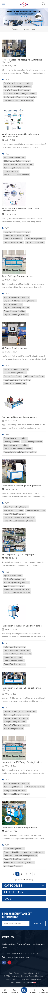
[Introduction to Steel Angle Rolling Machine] (14, 471)
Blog (11, 973)
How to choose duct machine (16, 90)
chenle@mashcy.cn (20, 957)
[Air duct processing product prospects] (14, 540)
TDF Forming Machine (13, 728)
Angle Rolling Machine (13, 510)
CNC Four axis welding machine (17, 449)
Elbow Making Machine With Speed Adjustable (24, 852)
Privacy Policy (28, 973)
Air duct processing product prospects (19, 554)
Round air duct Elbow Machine (17, 859)
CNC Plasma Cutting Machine (16, 161)
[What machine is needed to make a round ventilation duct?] (14, 194)
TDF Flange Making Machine (16, 794)
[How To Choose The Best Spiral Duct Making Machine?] (14, 48)
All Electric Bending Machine (15, 348)
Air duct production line (14, 157)
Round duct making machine (16, 235)
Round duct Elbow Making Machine (19, 862)
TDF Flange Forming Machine (16, 168)
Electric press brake (12, 376)
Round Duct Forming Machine (16, 232)
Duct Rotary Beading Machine (16, 650)
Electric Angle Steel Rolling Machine (19, 517)
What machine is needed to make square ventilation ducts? (20, 135)
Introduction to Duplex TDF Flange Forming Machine (21, 689)
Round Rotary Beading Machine (17, 654)
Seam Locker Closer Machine (16, 175)
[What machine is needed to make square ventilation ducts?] (14, 120)
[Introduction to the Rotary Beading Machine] (14, 611)
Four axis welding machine (15, 438)
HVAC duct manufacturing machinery (19, 93)
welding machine (11, 442)
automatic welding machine (16, 445)
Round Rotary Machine (13, 661)
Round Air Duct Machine (14, 514)
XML (37, 973)
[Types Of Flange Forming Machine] (14, 262)
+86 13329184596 (29, 953)
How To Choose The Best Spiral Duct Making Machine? (22, 61)
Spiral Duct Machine (34, 242)
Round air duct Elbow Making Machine (20, 856)
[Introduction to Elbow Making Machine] (14, 813)
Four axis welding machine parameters (19, 417)
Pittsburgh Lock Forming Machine (18, 164)
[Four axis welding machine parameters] (14, 403)
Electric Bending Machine (15, 373)
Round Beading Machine (14, 664)
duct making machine (13, 242)
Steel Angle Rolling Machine (15, 507)
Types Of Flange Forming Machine (17, 276)
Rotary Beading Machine (14, 647)
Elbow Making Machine (14, 849)
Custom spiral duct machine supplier (20, 97)
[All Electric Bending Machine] (14, 334)
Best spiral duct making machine (18, 83)
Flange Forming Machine (14, 722)
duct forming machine (35, 239)
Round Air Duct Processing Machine (19, 521)
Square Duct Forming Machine (17, 593)
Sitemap (17, 973)
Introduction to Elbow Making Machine (19, 827)
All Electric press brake (34, 376)
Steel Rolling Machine (36, 510)
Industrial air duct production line (18, 100)
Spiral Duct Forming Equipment (17, 87)
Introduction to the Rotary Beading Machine (22, 626)
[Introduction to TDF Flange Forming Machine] (14, 748)
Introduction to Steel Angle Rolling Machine (21, 486)
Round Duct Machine (13, 239)
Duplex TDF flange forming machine (19, 301)
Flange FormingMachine (14, 311)
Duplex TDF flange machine (16, 314)
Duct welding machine (32, 442)
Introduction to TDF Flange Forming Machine (22, 762)
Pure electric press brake (14, 383)
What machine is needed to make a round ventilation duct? (21, 209)
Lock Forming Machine (13, 586)
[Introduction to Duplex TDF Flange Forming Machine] (14, 678)
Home (26, 29)
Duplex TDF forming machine (16, 308)
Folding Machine (11, 171)
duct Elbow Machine (12, 866)
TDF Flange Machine (13, 304)
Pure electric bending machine (17, 380)
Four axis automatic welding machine (20, 452)
